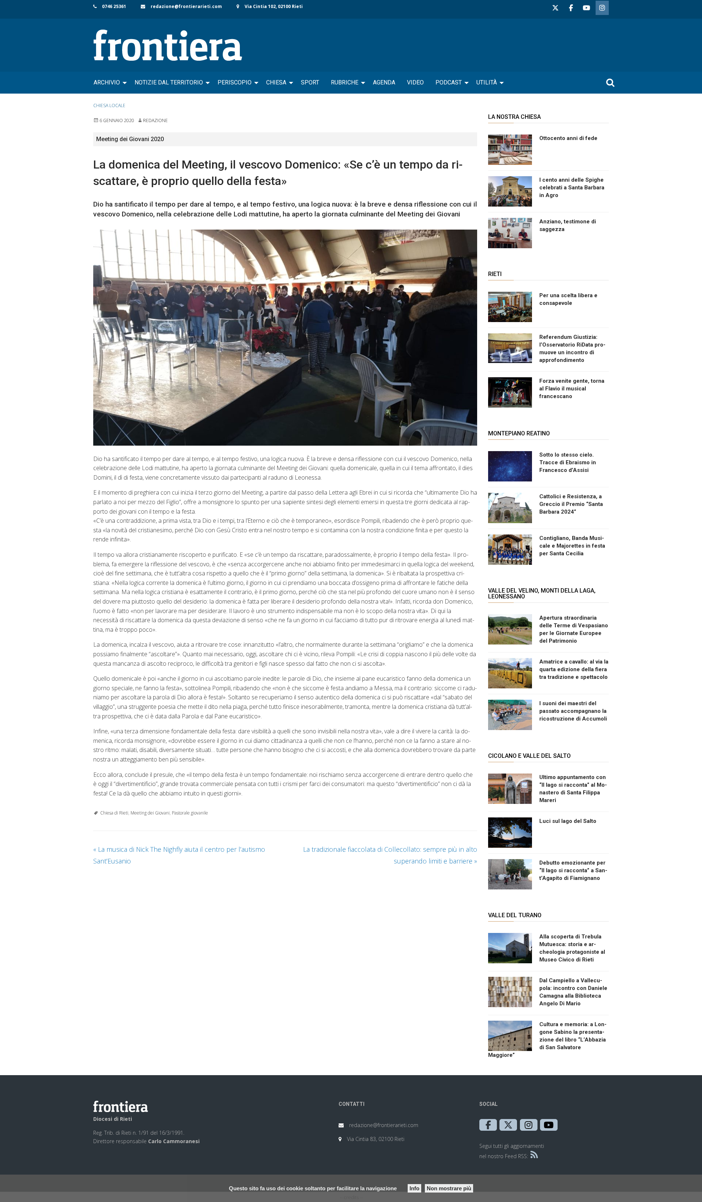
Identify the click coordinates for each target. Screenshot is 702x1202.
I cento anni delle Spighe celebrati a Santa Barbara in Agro (571, 188)
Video (415, 82)
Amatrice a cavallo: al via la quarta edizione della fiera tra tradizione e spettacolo (573, 669)
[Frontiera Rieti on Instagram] (602, 8)
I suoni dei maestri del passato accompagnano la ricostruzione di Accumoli (573, 711)
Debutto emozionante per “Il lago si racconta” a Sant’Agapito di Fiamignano (573, 870)
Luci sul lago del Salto (567, 821)
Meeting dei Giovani (150, 813)
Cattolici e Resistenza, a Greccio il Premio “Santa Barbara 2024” (571, 504)
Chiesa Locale (109, 105)
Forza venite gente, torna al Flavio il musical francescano (571, 389)
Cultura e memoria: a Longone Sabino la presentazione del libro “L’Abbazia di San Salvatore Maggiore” (547, 1039)
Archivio (107, 82)
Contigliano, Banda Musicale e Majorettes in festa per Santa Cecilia (572, 546)
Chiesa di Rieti (114, 813)
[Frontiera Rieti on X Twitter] (555, 8)
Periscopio (235, 82)
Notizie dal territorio (169, 82)
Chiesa (276, 82)
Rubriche (344, 82)
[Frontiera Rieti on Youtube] (586, 8)
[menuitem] (108, 83)
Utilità (486, 82)
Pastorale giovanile (190, 813)
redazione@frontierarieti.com (186, 6)
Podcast (448, 82)
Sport (310, 82)
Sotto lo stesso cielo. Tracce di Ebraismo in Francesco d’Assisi (567, 462)
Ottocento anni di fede (568, 138)
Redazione (155, 120)
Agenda (384, 82)
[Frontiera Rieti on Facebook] (570, 8)
